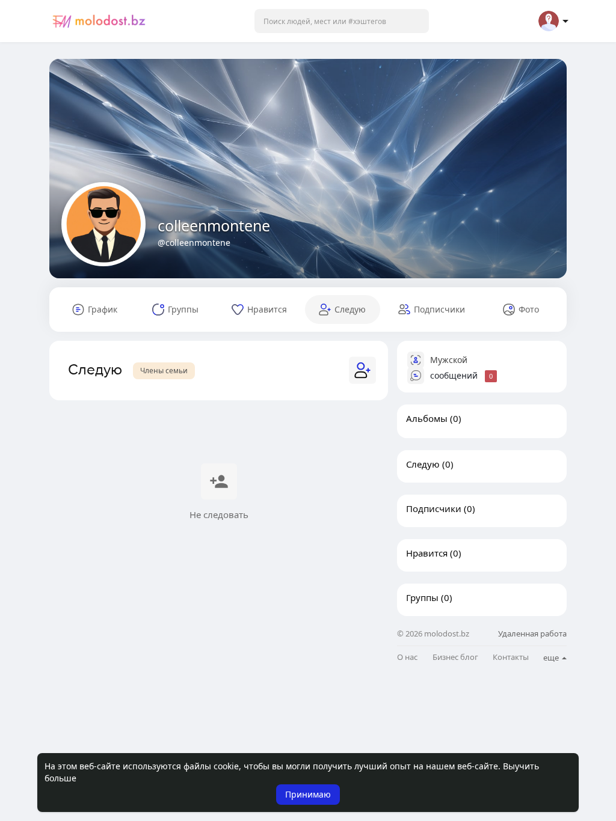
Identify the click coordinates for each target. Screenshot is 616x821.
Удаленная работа (532, 633)
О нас (407, 657)
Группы (422, 597)
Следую (423, 464)
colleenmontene (214, 225)
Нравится (427, 553)
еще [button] (552, 657)
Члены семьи (164, 370)
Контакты (511, 657)
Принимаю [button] (308, 794)
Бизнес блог (455, 657)
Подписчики (433, 508)
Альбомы (427, 418)
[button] (341, 21)
